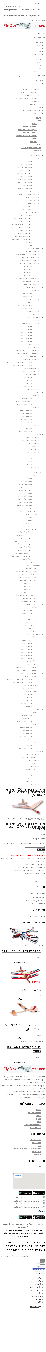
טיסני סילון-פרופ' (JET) (24, 188)
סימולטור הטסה (31, 389)
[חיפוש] (19, 76)
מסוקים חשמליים (26, 293)
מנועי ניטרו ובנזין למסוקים (24, 416)
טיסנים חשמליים (26, 164)
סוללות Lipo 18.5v (26, 338)
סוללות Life (33, 320)
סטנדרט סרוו (28, 377)
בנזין (35, 425)
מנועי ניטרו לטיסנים (26, 410)
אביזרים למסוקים (26, 296)
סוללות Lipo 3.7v (26, 326)
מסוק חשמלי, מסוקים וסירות (27, 92)
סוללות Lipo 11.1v (26, 332)
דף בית (38, 42)
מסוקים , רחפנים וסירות (33, 287)
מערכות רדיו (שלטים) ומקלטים (26, 98)
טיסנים (34, 86)
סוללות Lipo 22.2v (26, 341)
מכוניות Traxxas (31, 251)
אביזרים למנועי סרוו (25, 386)
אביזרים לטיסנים (31, 200)
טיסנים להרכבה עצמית (25, 179)
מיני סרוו (29, 380)
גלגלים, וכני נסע (31, 197)
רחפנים (30, 302)
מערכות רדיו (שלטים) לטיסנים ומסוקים (19, 362)
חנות (39, 83)
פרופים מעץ (24, 221)
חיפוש (43, 76)
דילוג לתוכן (41, 1266)
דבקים (34, 446)
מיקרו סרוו (29, 383)
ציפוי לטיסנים (32, 203)
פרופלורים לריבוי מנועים (24, 305)
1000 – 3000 (28, 266)
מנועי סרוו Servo (31, 374)
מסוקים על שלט (9, 1233)
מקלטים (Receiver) (30, 368)
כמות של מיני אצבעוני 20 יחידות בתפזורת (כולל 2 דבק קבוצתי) (24, 843)
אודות (39, 51)
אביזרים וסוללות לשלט (29, 371)
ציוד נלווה (33, 104)
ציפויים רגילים (27, 206)
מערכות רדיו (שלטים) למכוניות (22, 365)
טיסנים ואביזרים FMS (25, 167)
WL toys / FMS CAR (29, 257)
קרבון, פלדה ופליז (31, 443)
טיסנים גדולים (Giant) (25, 182)
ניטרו (35, 407)
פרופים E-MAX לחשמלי (20, 224)
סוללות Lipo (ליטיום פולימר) (27, 323)
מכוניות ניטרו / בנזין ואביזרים (27, 260)
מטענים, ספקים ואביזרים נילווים (26, 350)
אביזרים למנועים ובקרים (24, 404)
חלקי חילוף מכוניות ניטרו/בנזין (27, 284)
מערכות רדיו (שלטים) (30, 359)
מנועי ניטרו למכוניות (26, 413)
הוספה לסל (41, 849)
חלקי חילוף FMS (22, 173)
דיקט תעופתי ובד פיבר (29, 440)
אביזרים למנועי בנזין (25, 431)
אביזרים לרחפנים (26, 308)
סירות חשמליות (32, 311)
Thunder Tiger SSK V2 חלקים (26, 278)
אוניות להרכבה (32, 314)
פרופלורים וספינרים (30, 212)
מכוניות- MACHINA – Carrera (26, 254)
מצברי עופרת (32, 347)
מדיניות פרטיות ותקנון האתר (31, 110)
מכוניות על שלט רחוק (30, 89)
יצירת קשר (37, 54)
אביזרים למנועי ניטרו (25, 419)
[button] (38, 1269)
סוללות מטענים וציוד (30, 95)
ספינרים (29, 245)
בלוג (18, 1233)
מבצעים (38, 45)
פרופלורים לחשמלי (26, 215)
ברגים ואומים (32, 467)
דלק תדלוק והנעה (31, 452)
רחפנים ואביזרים (31, 299)
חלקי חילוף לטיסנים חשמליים (27, 194)
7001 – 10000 (27, 275)
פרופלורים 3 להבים (26, 242)
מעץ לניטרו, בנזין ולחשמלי (19, 239)
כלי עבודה (33, 449)
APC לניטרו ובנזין (22, 233)
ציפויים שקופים (27, 209)
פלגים (30, 422)
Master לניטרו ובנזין (21, 236)
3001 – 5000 (28, 269)
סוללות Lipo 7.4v (26, 329)
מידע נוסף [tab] (37, 881)
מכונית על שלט (23, 1236)
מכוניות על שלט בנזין (22, 1230)
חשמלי (34, 395)
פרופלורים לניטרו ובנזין (24, 230)
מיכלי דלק (29, 458)
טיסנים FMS (24, 170)
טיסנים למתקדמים (26, 176)
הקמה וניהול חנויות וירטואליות (10, 1256)
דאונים (30, 191)
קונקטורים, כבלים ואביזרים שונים (26, 353)
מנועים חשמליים (27, 398)
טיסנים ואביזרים (35, 155)
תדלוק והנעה (28, 464)
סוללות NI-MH (32, 344)
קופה (39, 48)
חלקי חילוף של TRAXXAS (28, 263)
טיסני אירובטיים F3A (25, 185)
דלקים (30, 455)
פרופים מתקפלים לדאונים (19, 227)
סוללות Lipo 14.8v (26, 335)
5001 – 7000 (28, 272)
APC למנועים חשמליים (20, 218)
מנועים (34, 101)
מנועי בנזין (29, 428)
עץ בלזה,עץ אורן (31, 437)
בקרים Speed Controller (24, 401)
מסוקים (34, 290)
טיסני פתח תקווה (38, 1230)
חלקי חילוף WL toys (30, 281)
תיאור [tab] (39, 878)
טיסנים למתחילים (26, 161)
